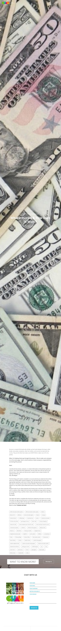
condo (37, 518)
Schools (20, 540)
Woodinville (21, 552)
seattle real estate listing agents (28, 543)
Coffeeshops (21, 518)
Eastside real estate (45, 518)
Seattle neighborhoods (14, 543)
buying (43, 515)
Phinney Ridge (18, 537)
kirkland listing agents (32, 527)
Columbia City (30, 518)
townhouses (20, 549)
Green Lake (34, 521)
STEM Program (35, 546)
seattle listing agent (37, 540)
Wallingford (34, 549)
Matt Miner (19, 530)
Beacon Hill (12, 515)
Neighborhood (37, 530)
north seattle (32, 533)
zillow (27, 552)
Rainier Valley (27, 537)
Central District (13, 518)
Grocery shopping (43, 521)
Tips (46, 546)
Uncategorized (34, 214)
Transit (27, 549)
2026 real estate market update (32, 511)
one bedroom (47, 533)
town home (12, 549)
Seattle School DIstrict (14, 546)
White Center (12, 552)
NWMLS (39, 533)
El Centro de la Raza (14, 521)
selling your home (25, 546)
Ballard (42, 511)
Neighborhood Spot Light (15, 533)
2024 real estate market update (16, 511)
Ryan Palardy (12, 540)
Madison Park (42, 527)
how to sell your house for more (42, 524)
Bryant (37, 515)
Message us (49, 561)
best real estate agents (28, 515)
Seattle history (27, 540)
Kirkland (23, 527)
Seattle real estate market (43, 543)
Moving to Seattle (27, 530)
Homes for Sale (13, 524)
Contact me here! (21, 505)
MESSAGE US (34, 607)
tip (41, 546)
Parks (11, 537)
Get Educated (25, 214)
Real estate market (36, 537)
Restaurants (45, 537)
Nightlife (25, 533)
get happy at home (25, 521)
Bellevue (19, 515)
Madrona (12, 530)
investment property (14, 527)
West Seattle (41, 549)
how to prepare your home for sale (26, 524)
